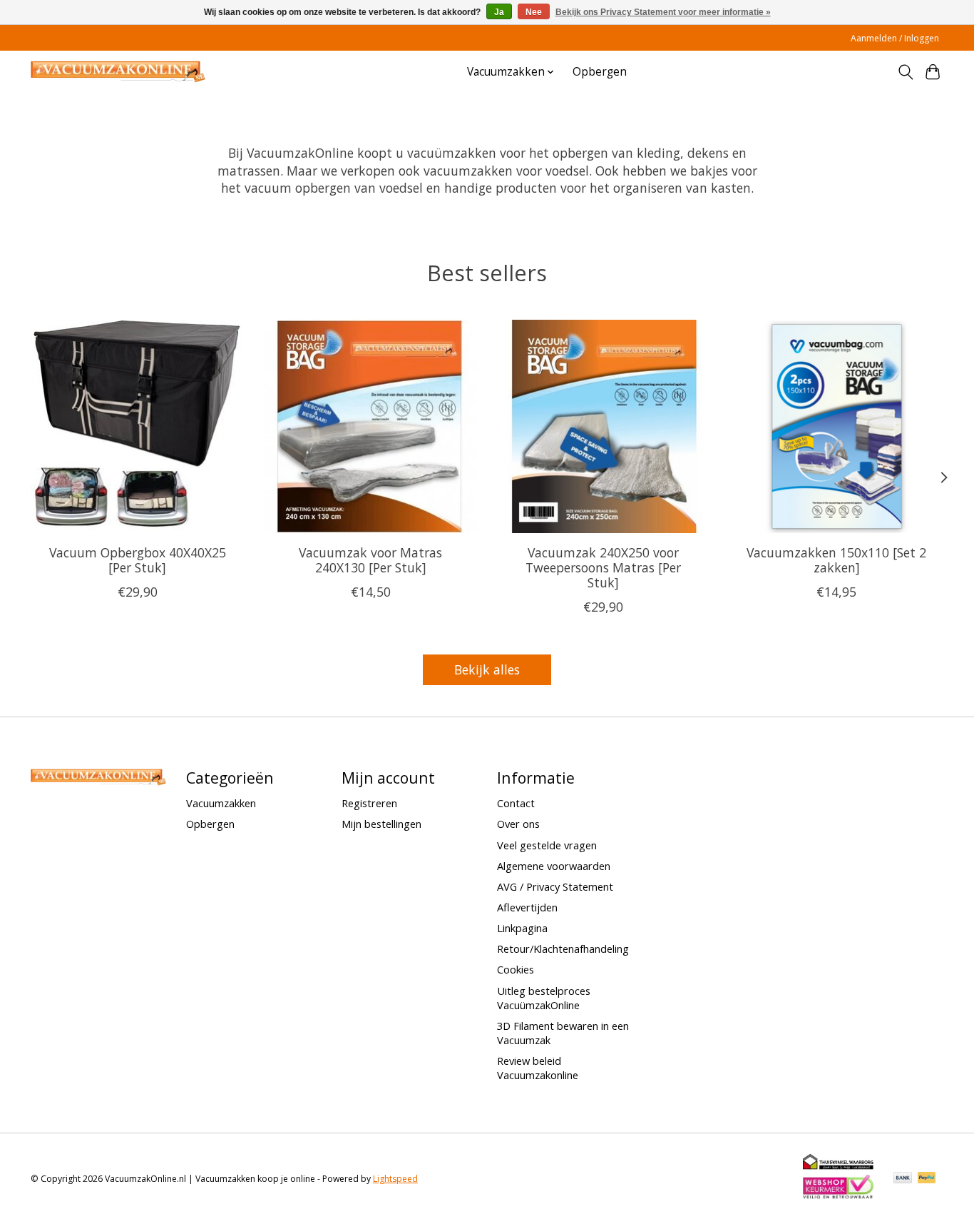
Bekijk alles (487, 669)
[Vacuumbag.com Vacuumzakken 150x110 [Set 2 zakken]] (836, 426)
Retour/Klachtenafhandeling (563, 948)
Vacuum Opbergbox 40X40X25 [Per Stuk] (137, 560)
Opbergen (600, 71)
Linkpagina (522, 928)
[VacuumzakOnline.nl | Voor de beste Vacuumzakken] (118, 72)
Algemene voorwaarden (553, 866)
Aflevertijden (527, 907)
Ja (499, 12)
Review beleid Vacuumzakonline (537, 1067)
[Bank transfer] (902, 1179)
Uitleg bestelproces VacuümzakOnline (543, 997)
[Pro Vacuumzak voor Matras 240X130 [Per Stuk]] (370, 426)
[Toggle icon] (905, 72)
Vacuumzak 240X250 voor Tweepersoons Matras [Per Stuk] (603, 567)
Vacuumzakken (221, 803)
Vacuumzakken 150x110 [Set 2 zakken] (836, 560)
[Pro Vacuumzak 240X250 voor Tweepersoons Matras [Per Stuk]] (603, 426)
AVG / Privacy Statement (555, 886)
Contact (516, 803)
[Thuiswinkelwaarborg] (838, 1166)
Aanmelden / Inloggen (895, 38)
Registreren (369, 803)
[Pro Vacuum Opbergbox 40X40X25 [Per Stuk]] (137, 426)
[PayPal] (927, 1179)
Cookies (515, 969)
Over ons (518, 823)
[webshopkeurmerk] (838, 1196)
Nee (534, 12)
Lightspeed (395, 1179)
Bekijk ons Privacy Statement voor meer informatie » (663, 12)
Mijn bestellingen (381, 823)
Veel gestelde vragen (547, 845)
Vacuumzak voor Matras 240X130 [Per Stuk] (370, 560)
